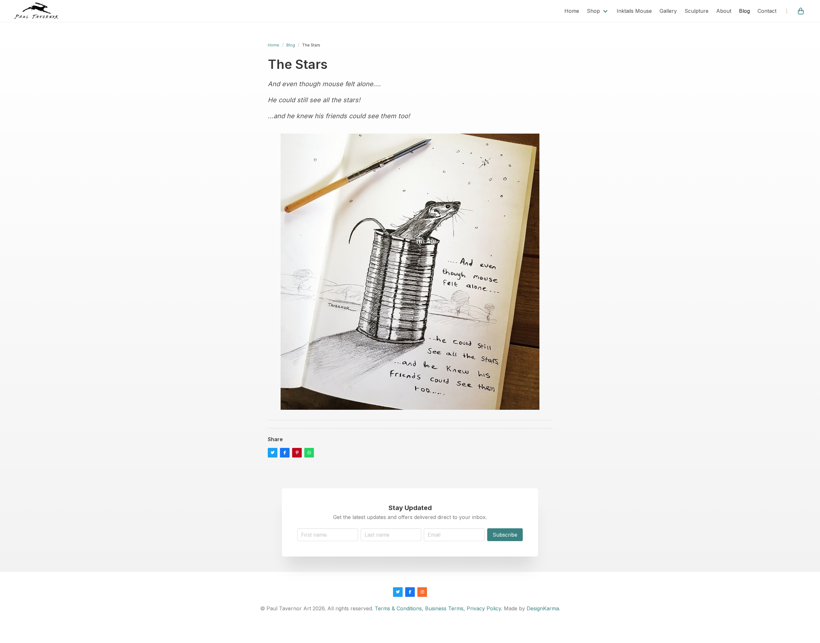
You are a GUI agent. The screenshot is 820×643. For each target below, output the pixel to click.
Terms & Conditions (398, 608)
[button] (801, 10)
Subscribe (505, 535)
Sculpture (697, 11)
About (723, 11)
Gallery (668, 11)
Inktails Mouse (634, 11)
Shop (593, 11)
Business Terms (444, 608)
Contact (767, 11)
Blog (744, 11)
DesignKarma (543, 608)
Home (571, 11)
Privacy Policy (484, 608)
